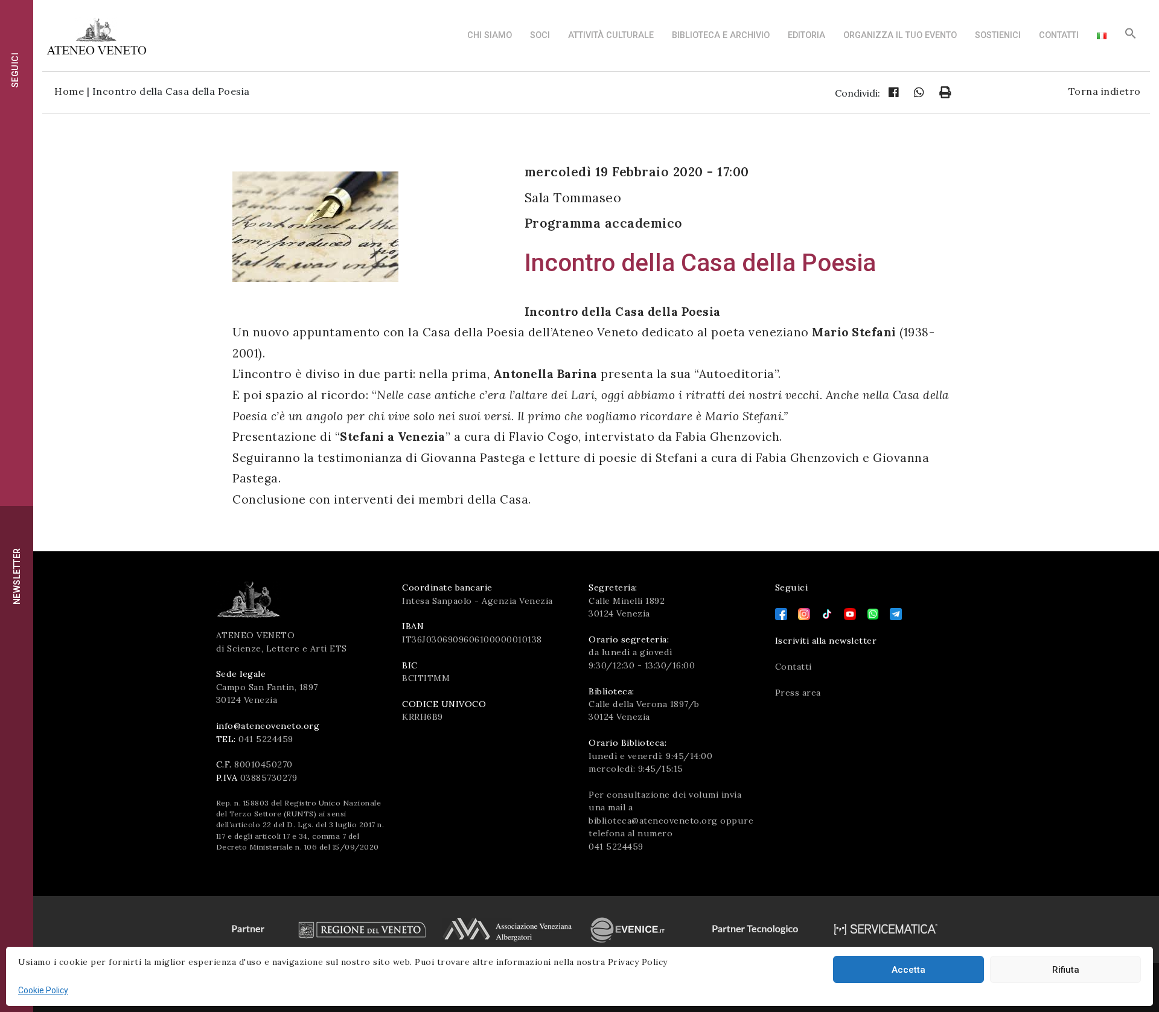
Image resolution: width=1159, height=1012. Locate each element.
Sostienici (998, 35)
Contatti (1059, 35)
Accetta (908, 969)
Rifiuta (1065, 969)
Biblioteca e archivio (721, 35)
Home (69, 91)
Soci (540, 35)
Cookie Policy (43, 990)
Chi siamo (489, 35)
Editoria (806, 35)
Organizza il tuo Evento (900, 35)
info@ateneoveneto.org (268, 725)
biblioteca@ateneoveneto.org (653, 820)
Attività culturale (611, 35)
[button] (1131, 36)
